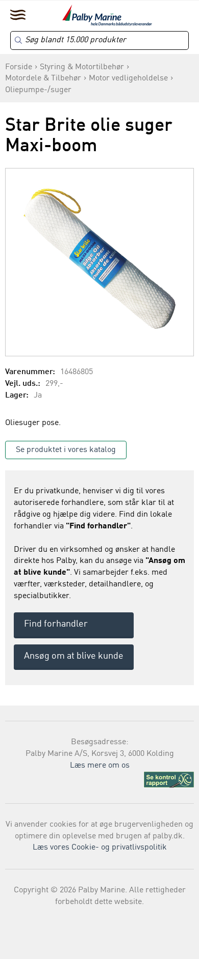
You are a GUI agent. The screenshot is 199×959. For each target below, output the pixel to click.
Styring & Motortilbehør (82, 67)
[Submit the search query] (18, 40)
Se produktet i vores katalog (66, 450)
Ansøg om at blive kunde (73, 656)
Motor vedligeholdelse (128, 78)
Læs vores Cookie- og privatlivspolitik (100, 847)
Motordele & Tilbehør (43, 78)
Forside (18, 67)
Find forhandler (56, 624)
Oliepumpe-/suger (38, 90)
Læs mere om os (100, 765)
